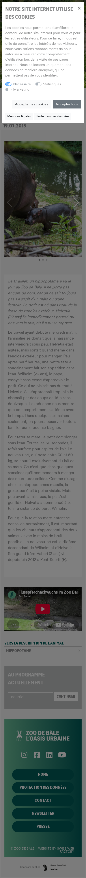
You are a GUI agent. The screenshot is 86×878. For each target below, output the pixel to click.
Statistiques (52, 84)
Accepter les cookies (31, 104)
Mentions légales (19, 116)
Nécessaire (22, 84)
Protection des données (52, 116)
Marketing (21, 89)
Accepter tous (67, 104)
